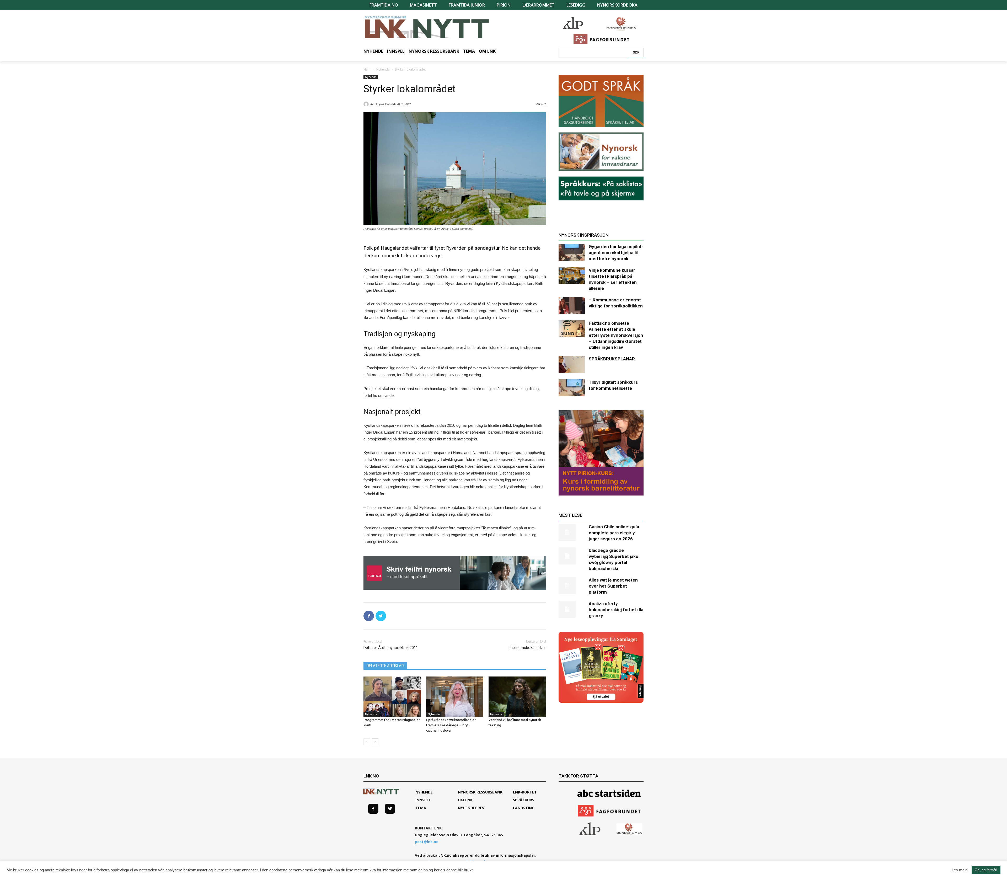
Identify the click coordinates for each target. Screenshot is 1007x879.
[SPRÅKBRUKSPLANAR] (572, 364)
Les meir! (960, 870)
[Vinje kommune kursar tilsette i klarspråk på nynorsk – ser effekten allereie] (572, 275)
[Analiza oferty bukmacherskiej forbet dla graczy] (572, 609)
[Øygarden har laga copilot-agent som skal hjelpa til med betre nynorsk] (572, 252)
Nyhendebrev (471, 807)
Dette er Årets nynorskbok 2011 (390, 647)
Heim (367, 69)
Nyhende (383, 69)
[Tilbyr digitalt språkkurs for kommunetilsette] (572, 387)
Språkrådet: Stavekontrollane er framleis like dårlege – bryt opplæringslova (451, 725)
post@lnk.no (426, 841)
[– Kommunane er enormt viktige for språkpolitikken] (572, 305)
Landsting (523, 807)
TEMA (420, 807)
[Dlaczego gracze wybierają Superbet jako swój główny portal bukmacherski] (572, 555)
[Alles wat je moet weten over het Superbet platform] (572, 585)
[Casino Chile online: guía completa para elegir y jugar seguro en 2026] (572, 532)
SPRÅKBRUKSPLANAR (612, 358)
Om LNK (465, 799)
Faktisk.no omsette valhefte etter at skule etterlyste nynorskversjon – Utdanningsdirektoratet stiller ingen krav (616, 335)
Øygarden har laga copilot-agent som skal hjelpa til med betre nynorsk (616, 252)
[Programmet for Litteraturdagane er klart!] (392, 696)
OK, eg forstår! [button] (986, 870)
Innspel (423, 799)
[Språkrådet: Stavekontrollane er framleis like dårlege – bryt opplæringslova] (455, 696)
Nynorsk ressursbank (480, 792)
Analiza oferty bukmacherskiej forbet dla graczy (616, 609)
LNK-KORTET (525, 792)
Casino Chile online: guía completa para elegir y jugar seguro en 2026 (614, 532)
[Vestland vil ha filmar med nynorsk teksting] (517, 696)
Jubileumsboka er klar (527, 647)
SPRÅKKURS (523, 799)
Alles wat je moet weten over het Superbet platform (613, 586)
